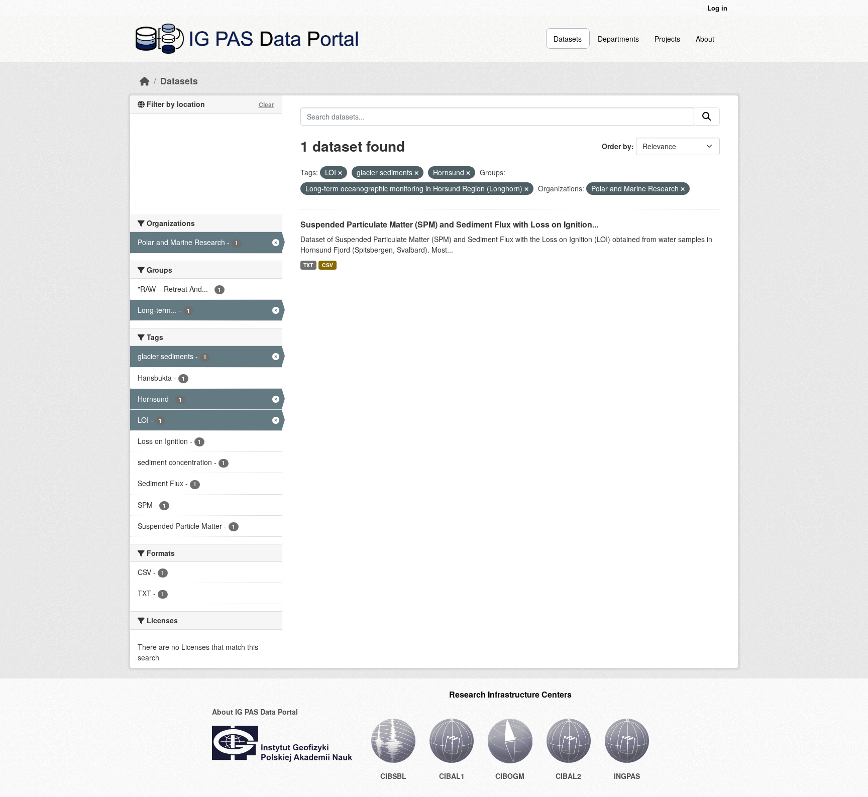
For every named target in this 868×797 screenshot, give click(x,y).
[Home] (145, 80)
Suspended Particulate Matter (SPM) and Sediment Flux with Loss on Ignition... (449, 224)
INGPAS (627, 776)
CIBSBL (393, 776)
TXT (308, 265)
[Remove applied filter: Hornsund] (468, 173)
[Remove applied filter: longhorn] (526, 189)
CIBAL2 (568, 776)
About (705, 39)
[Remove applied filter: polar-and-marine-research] (683, 189)
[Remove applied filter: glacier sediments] (416, 173)
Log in (717, 8)
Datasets (568, 39)
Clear (266, 104)
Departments (618, 39)
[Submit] (707, 116)
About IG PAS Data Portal (255, 712)
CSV (327, 265)
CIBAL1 (452, 776)
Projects (667, 39)
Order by (616, 146)
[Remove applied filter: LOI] (340, 173)
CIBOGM (509, 776)
